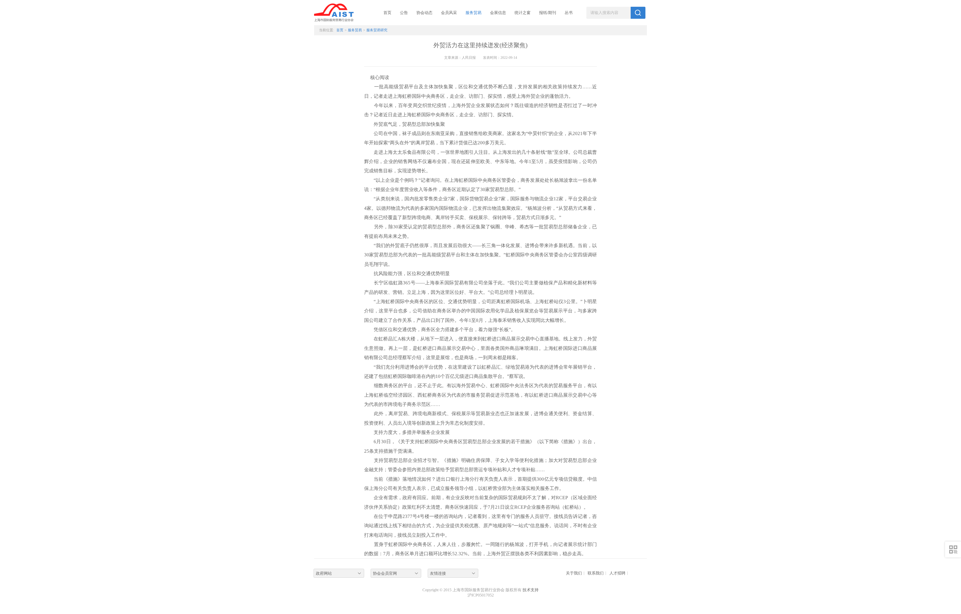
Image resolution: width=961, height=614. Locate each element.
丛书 (569, 13)
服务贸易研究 (376, 30)
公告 (404, 13)
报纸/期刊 (547, 13)
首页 (387, 13)
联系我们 (596, 573)
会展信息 (498, 13)
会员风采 (449, 13)
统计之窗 (523, 13)
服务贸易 (473, 13)
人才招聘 (617, 573)
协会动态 (424, 13)
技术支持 (531, 590)
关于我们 (574, 573)
